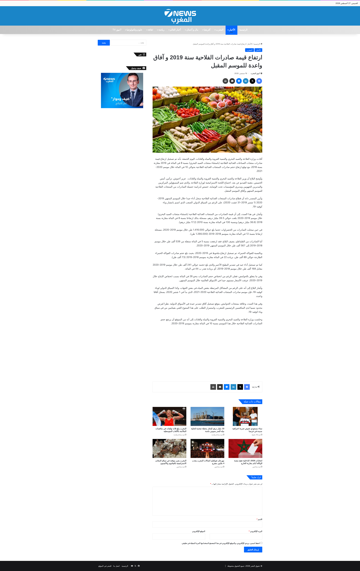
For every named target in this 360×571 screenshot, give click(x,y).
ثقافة (150, 30)
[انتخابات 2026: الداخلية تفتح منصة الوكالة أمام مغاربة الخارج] (245, 448)
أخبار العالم (175, 30)
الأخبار (232, 30)
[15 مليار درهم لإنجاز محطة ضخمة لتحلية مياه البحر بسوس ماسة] (207, 416)
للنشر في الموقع (104, 566)
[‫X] (252, 81)
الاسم (259, 519)
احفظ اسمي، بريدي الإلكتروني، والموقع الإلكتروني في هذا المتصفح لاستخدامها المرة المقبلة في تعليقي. (220, 543)
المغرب (219, 30)
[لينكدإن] (245, 81)
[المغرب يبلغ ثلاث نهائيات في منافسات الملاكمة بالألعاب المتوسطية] (169, 416)
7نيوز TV (116, 30)
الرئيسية (243, 30)
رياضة (161, 30)
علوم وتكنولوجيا (134, 30)
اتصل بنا (116, 566)
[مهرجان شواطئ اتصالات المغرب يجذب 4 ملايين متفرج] (207, 448)
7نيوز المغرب (255, 73)
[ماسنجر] (239, 81)
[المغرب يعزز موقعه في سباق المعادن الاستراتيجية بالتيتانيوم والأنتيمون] (169, 448)
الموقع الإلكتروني (198, 531)
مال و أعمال (192, 30)
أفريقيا (207, 30)
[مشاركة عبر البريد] (232, 81)
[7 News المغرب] (180, 16)
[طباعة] (225, 81)
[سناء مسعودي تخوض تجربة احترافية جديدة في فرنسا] (245, 416)
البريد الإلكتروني (255, 531)
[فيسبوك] (259, 81)
